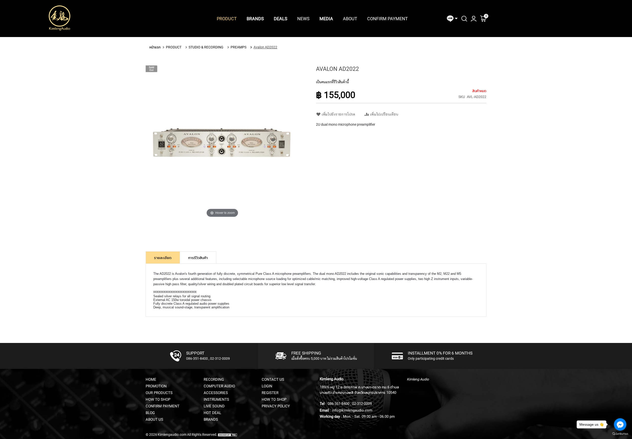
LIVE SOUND (214, 406)
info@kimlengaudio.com (352, 410)
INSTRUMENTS (216, 399)
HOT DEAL (212, 413)
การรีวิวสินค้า (198, 258)
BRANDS (211, 419)
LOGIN (267, 386)
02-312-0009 (220, 358)
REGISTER (270, 393)
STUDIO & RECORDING (206, 47)
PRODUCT (173, 47)
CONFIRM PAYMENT (162, 406)
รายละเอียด (163, 258)
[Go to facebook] (620, 424)
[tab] (163, 257)
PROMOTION (156, 386)
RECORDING (214, 379)
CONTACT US (273, 379)
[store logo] (59, 18)
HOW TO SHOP (158, 399)
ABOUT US (154, 419)
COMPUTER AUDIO (219, 386)
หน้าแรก (155, 47)
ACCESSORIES (216, 393)
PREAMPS (238, 47)
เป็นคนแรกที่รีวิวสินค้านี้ (332, 82)
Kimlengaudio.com (172, 435)
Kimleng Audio (418, 379)
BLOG (150, 413)
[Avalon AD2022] (223, 232)
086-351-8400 (197, 358)
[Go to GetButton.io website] (620, 434)
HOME (151, 379)
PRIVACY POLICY (276, 406)
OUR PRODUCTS (159, 393)
